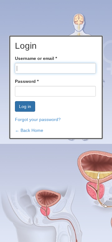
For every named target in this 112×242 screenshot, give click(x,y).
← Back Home (29, 130)
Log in (25, 106)
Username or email (36, 58)
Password (27, 81)
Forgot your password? (38, 119)
